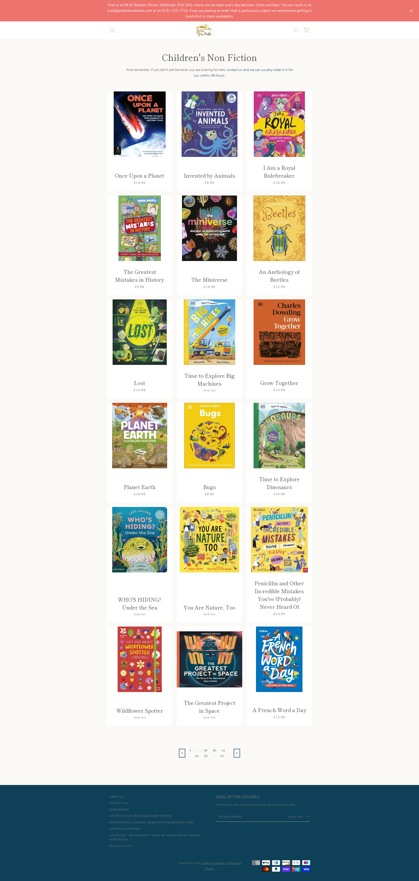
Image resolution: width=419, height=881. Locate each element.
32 (197, 756)
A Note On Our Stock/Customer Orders (140, 816)
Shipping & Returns (124, 829)
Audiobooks (119, 809)
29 (206, 750)
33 (206, 756)
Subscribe (296, 816)
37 (222, 756)
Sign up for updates (237, 797)
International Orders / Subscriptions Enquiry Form (151, 822)
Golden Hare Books (213, 863)
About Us (116, 797)
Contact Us (118, 803)
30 (214, 750)
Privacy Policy (121, 846)
